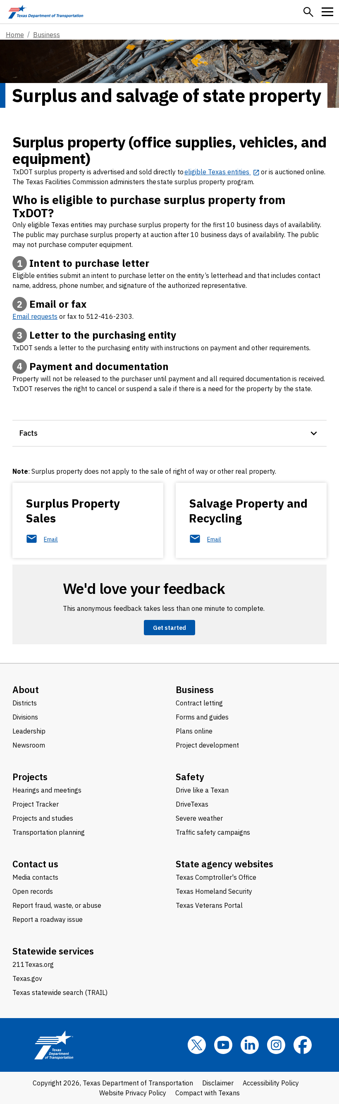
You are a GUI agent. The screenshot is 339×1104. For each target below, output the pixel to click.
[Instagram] (276, 1045)
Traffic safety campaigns (213, 832)
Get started (169, 628)
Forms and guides (202, 717)
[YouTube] (223, 1045)
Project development (207, 745)
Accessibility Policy (271, 1083)
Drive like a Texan (202, 790)
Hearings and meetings (46, 790)
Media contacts (35, 877)
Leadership (28, 731)
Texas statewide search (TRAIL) (59, 992)
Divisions (25, 717)
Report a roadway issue (47, 919)
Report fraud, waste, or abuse (56, 905)
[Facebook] (303, 1045)
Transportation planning (48, 832)
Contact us (35, 864)
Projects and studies (42, 818)
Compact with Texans (207, 1093)
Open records (32, 891)
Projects (30, 777)
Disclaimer (218, 1083)
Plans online (194, 731)
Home (15, 35)
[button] (308, 12)
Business (46, 35)
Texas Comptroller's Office (216, 877)
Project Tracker (35, 804)
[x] (197, 1045)
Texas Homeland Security (214, 891)
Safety (190, 777)
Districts (24, 703)
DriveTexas (192, 804)
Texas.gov (27, 978)
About (25, 690)
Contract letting (199, 703)
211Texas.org (33, 964)
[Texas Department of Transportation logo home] (45, 12)
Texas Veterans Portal (209, 905)
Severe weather (199, 818)
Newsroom (28, 745)
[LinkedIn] (250, 1045)
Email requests (34, 316)
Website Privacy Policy (132, 1093)
